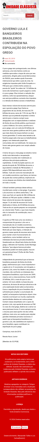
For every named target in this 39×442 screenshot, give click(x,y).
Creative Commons (21, 412)
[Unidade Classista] (19, 5)
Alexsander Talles (23, 436)
